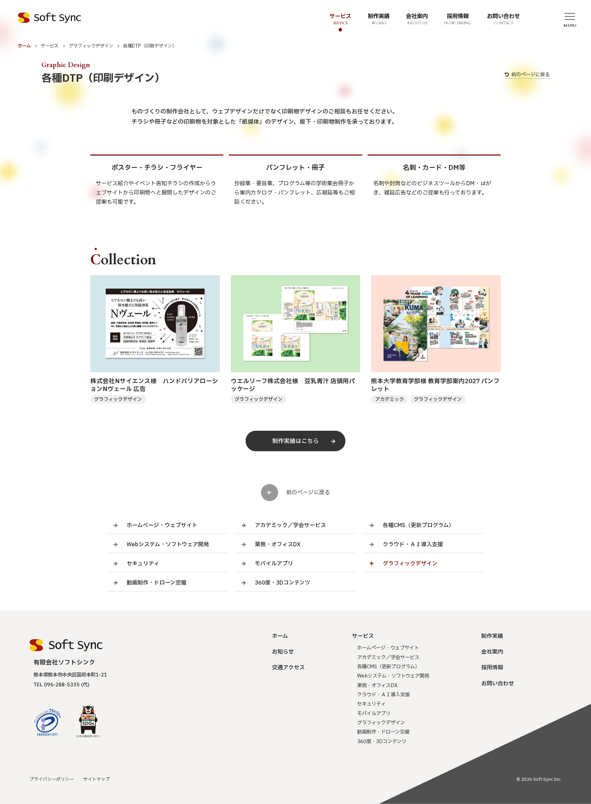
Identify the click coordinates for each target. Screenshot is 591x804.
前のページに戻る (530, 75)
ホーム (24, 46)
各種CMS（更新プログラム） (418, 525)
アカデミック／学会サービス (290, 525)
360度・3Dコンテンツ (282, 583)
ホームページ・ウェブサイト (162, 525)
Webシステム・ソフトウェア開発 (168, 544)
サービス (49, 46)
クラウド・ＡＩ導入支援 (413, 544)
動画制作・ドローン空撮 (156, 583)
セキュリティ (143, 564)
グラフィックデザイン (91, 46)
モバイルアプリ (274, 564)
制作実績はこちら (295, 441)
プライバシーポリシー (51, 779)
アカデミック (389, 399)
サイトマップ (96, 779)
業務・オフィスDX (278, 544)
